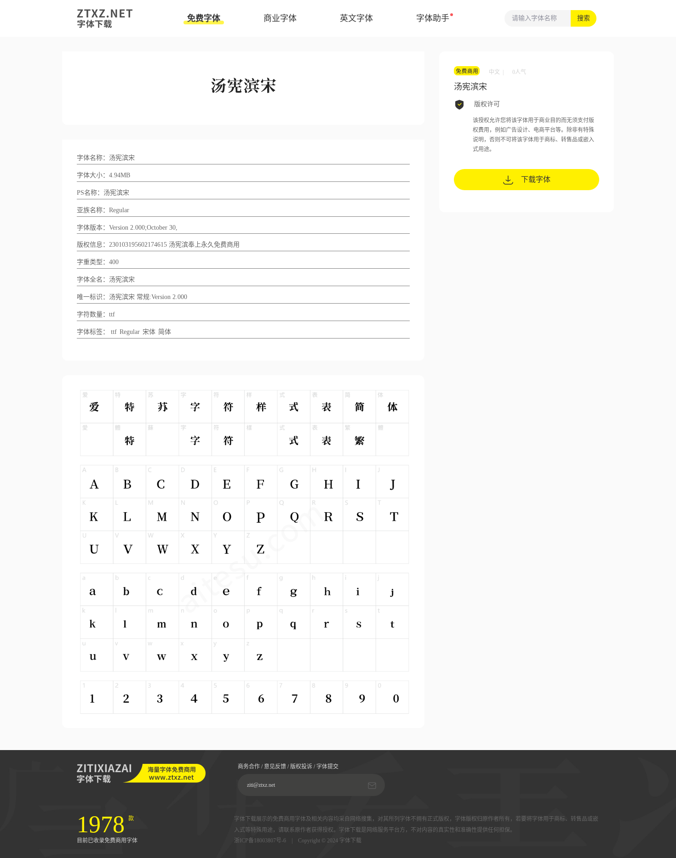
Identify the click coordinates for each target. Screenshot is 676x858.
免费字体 (203, 18)
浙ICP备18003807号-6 (260, 841)
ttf (114, 331)
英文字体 (356, 18)
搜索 (583, 18)
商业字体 (280, 18)
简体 (164, 331)
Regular (130, 331)
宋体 (149, 331)
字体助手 (432, 18)
